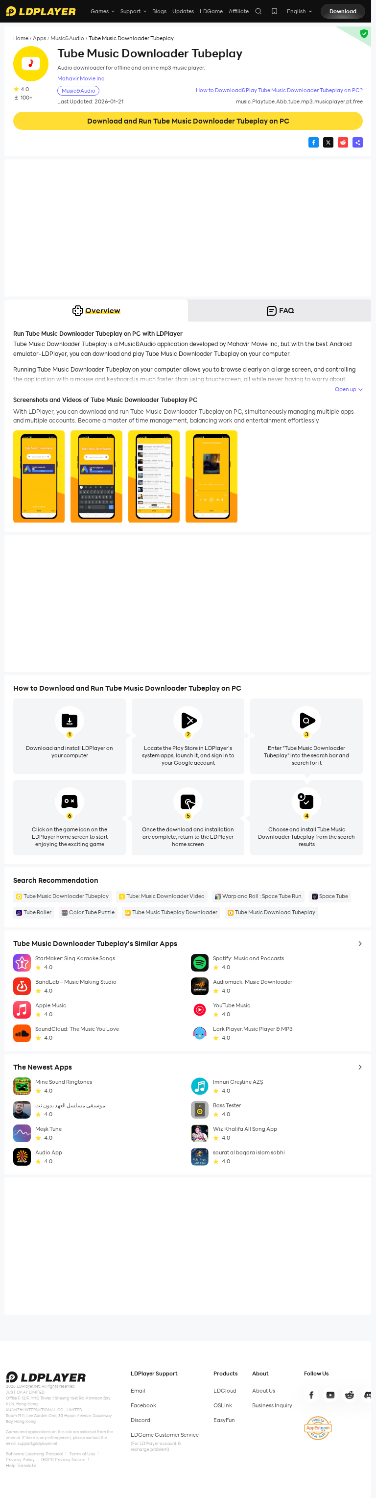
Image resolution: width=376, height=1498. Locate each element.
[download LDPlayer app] (274, 11)
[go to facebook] (311, 1395)
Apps (39, 38)
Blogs (159, 11)
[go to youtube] (330, 1395)
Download (342, 11)
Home (20, 38)
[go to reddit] (349, 1395)
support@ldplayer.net (37, 1443)
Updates (183, 11)
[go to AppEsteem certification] (318, 1428)
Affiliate (239, 11)
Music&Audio (67, 38)
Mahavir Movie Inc (80, 78)
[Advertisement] (188, 228)
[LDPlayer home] (41, 11)
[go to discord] (368, 1395)
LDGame (211, 11)
